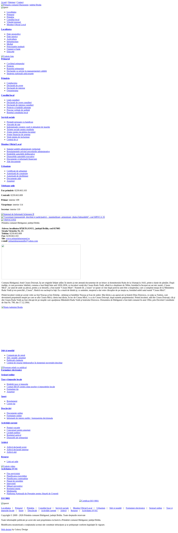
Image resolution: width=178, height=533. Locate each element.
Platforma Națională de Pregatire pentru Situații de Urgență (32, 493)
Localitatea (11, 12)
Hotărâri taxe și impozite (17, 384)
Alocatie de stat (13, 124)
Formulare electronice (135, 508)
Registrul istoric (13, 488)
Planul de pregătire (15, 481)
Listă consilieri (13, 100)
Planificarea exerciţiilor (17, 476)
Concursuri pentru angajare (18, 430)
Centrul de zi (12, 139)
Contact (20, 2)
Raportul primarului (15, 68)
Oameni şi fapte (13, 49)
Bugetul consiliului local (17, 112)
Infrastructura (12, 41)
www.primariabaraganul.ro (18, 238)
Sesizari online (155, 508)
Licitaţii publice (13, 432)
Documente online (15, 413)
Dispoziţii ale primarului (17, 437)
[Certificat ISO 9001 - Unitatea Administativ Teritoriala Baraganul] (89, 501)
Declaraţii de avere (15, 85)
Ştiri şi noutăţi (115, 508)
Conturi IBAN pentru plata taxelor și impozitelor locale (31, 386)
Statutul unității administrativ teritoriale (23, 149)
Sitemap (11, 2)
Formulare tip (12, 389)
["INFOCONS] (8, 220)
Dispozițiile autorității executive (20, 156)
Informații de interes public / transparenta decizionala (30, 418)
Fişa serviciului (13, 473)
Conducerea (12, 83)
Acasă (4, 2)
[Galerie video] (8, 466)
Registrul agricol (14, 435)
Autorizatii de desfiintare (17, 176)
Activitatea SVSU (90, 510)
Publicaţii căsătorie (15, 360)
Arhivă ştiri (12, 452)
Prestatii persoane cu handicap (20, 122)
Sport (21, 510)
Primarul (10, 14)
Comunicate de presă (16, 355)
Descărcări (32, 510)
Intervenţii (11, 483)
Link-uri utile (12, 461)
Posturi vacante (13, 427)
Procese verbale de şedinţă (18, 110)
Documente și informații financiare (22, 159)
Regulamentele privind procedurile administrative (28, 151)
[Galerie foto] (7, 56)
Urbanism (101, 508)
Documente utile (14, 178)
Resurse (74, 510)
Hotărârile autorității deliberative (21, 154)
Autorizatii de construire (17, 173)
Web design (6, 529)
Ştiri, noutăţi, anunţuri (16, 358)
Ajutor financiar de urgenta (18, 134)
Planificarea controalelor (17, 478)
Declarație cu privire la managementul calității (27, 71)
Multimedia (12, 491)
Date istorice (12, 36)
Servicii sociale (62, 508)
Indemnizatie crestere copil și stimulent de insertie (28, 127)
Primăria (10, 17)
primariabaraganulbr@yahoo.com (23, 241)
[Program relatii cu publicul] (14, 367)
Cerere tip (11, 403)
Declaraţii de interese (16, 88)
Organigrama (12, 90)
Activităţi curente (48, 510)
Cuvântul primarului (15, 63)
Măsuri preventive (15, 486)
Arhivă (63, 510)
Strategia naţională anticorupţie (20, 73)
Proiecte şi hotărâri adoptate (19, 107)
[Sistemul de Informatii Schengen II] (17, 214)
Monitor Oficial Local (16, 24)
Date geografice (14, 34)
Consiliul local (13, 19)
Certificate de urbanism (17, 171)
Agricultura (12, 39)
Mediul (10, 44)
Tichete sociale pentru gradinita (20, 129)
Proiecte (10, 66)
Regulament (12, 401)
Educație (10, 51)
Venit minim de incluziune (18, 137)
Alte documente (14, 161)
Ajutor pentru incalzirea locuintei (21, 132)
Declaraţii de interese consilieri (20, 105)
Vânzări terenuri (14, 22)
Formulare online (14, 415)
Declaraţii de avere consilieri (19, 102)
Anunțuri (11, 181)
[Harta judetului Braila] (12, 307)
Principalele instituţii (15, 46)
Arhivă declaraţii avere (17, 447)
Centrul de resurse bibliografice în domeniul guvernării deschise (34, 363)
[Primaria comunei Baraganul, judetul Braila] (21, 5)
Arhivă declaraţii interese (18, 449)
